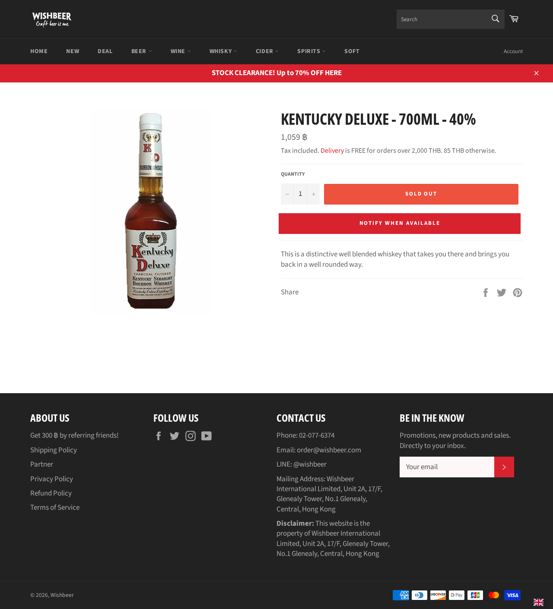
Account (513, 51)
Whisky (221, 51)
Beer (139, 51)
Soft (351, 51)
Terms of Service (54, 507)
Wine (179, 51)
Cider (265, 51)
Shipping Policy (53, 450)
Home (39, 51)
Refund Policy (51, 493)
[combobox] (451, 19)
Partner (41, 464)
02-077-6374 (316, 435)
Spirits (309, 51)
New (72, 51)
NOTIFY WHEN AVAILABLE (399, 223)
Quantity (293, 174)
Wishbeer (62, 595)
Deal (105, 51)
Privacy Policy (51, 479)
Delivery (332, 150)
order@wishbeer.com (329, 450)
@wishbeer (310, 464)
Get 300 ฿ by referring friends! (74, 435)
